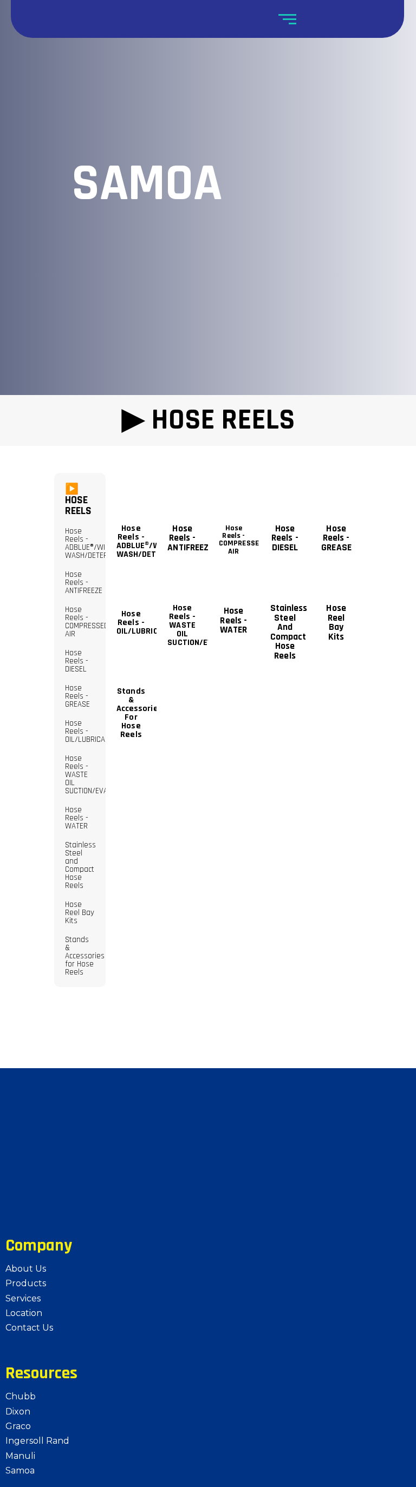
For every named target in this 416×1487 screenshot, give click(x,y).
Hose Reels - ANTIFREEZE (83, 582)
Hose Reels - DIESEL (76, 661)
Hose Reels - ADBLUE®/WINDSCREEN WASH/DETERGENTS (102, 543)
